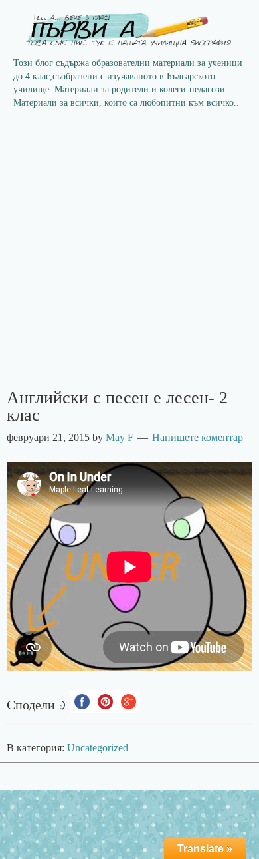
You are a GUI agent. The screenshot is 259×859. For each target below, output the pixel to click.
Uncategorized (97, 747)
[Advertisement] (129, 253)
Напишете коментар (197, 437)
